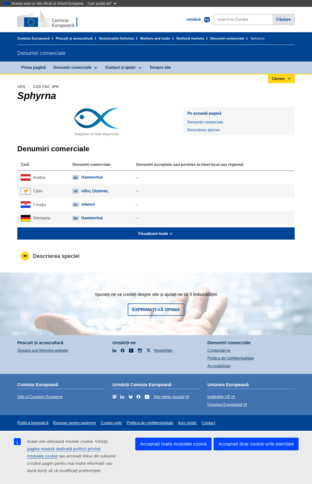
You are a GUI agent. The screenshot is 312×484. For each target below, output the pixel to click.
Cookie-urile (111, 423)
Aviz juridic (187, 423)
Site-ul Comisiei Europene (40, 397)
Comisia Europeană (33, 38)
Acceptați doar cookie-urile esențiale (256, 443)
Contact (208, 423)
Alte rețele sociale (169, 397)
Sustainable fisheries (116, 38)
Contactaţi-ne (219, 350)
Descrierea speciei (203, 130)
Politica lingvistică (33, 423)
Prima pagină (33, 67)
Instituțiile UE (218, 397)
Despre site (160, 67)
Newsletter (163, 350)
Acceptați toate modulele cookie (173, 443)
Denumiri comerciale (227, 38)
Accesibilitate (219, 366)
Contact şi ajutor (120, 67)
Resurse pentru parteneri (74, 423)
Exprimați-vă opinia (156, 309)
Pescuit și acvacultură (74, 38)
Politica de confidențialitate (230, 358)
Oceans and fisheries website (42, 350)
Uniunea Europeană (225, 405)
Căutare (283, 19)
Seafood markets (190, 38)
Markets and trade (155, 38)
